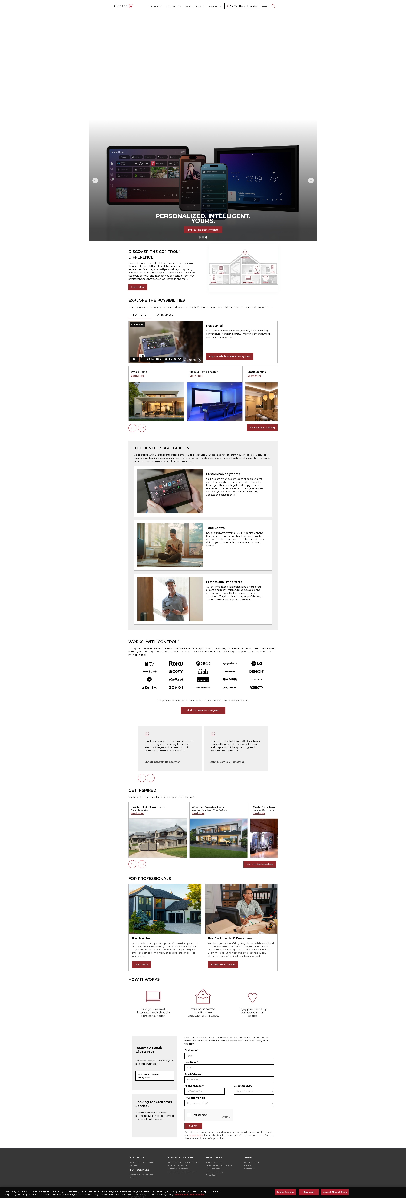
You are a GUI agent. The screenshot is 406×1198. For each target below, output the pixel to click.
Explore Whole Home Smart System (229, 356)
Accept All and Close (335, 1192)
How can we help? (195, 1097)
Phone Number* (194, 1085)
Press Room (211, 1175)
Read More (137, 813)
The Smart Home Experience (219, 1165)
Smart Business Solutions (141, 1174)
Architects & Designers (178, 1165)
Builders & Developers (178, 1168)
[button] (156, 6)
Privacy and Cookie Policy (189, 1194)
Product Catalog (213, 1162)
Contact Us (249, 1168)
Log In (265, 6)
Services (133, 1165)
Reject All (308, 1192)
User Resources (213, 1168)
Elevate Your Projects (223, 964)
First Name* (191, 1050)
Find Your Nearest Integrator (203, 229)
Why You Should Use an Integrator (184, 1162)
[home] (123, 6)
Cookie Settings (285, 1192)
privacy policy (196, 1135)
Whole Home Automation (142, 1162)
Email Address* (193, 1074)
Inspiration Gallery (214, 1172)
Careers (247, 1165)
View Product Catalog (262, 427)
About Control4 (251, 1162)
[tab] (139, 315)
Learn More (138, 287)
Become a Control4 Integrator (182, 1172)
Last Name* (191, 1062)
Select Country (243, 1085)
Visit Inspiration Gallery (259, 864)
